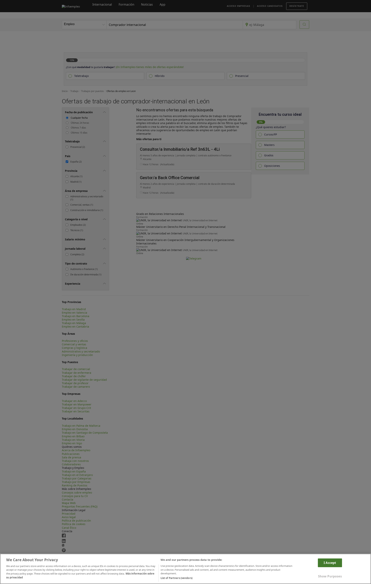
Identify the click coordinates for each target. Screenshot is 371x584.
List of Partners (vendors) (176, 578)
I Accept (330, 562)
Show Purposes (330, 576)
